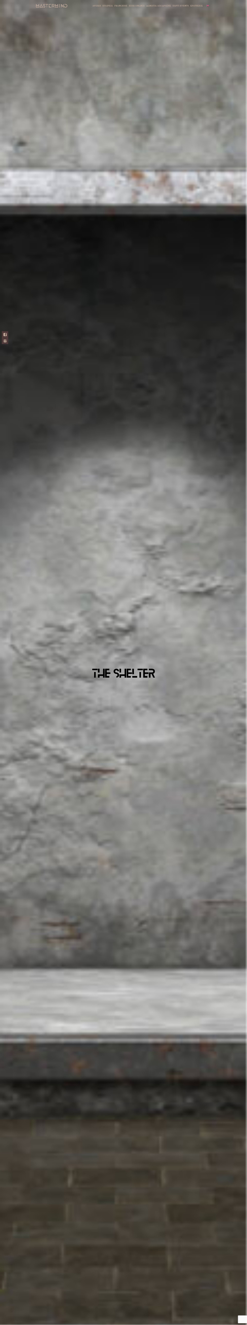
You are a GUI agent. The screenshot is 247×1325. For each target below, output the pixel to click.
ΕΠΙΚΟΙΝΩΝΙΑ (137, 6)
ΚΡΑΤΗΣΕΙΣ (196, 6)
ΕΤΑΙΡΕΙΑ (108, 6)
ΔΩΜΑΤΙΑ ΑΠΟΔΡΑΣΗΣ (158, 6)
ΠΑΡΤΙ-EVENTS (181, 6)
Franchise (120, 6)
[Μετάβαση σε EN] (208, 6)
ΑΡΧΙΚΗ (96, 6)
